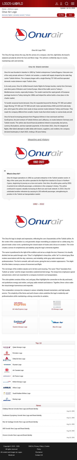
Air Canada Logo (18, 370)
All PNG (61, 15)
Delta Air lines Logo (19, 359)
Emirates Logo (17, 353)
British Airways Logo (19, 382)
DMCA (31, 446)
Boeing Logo (17, 399)
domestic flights (7, 15)
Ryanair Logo (17, 364)
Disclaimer (39, 452)
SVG (70, 15)
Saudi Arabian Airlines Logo (21, 393)
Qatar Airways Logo (19, 347)
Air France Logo (18, 376)
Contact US (39, 455)
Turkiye (27, 15)
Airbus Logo (16, 387)
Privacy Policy (39, 446)
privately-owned (19, 15)
